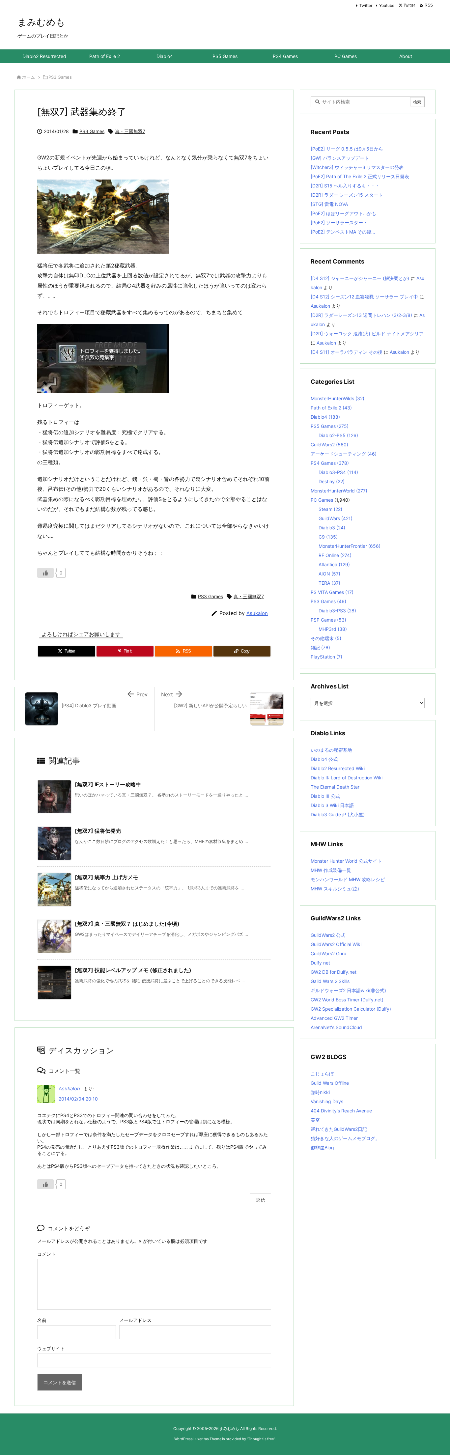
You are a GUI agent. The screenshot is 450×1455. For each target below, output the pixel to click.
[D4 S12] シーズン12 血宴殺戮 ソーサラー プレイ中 (364, 296)
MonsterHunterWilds (337, 398)
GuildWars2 (329, 444)
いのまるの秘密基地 (331, 750)
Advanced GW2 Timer (334, 1018)
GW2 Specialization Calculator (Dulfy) (351, 1009)
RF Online (335, 555)
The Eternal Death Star (335, 787)
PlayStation (326, 656)
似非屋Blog (322, 1147)
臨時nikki (320, 1092)
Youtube (386, 5)
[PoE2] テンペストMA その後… (343, 232)
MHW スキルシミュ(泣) (335, 888)
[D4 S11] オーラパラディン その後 (346, 352)
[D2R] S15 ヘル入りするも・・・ (345, 185)
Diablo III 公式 (325, 796)
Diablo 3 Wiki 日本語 (332, 805)
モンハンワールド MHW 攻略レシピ (348, 879)
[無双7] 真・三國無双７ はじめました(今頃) (127, 923)
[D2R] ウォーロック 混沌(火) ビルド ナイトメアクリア (367, 333)
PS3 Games (60, 77)
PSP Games (328, 620)
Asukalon (257, 613)
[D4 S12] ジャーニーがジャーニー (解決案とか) (360, 278)
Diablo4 (325, 417)
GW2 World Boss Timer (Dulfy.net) (347, 999)
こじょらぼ (322, 1074)
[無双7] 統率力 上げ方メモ (106, 877)
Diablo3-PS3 (337, 610)
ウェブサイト (51, 1348)
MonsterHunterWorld (339, 490)
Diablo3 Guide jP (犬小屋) (338, 814)
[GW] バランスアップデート (340, 158)
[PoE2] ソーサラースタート (339, 222)
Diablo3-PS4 (338, 472)
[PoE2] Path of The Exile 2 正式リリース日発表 (360, 176)
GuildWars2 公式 (328, 935)
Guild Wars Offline (330, 1083)
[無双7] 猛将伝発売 (98, 830)
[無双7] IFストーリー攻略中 (108, 784)
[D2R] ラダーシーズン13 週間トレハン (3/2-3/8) (361, 315)
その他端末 (326, 638)
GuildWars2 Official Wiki (336, 944)
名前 (41, 1320)
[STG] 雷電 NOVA (329, 204)
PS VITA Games (332, 592)
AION (329, 573)
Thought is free (261, 1439)
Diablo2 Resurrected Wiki (338, 768)
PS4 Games (330, 463)
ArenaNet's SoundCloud (336, 1027)
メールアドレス (135, 1320)
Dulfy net (320, 962)
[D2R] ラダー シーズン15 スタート (347, 195)
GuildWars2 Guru (328, 953)
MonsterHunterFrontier (349, 546)
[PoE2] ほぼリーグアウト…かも (343, 213)
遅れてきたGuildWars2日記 (339, 1129)
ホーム (28, 77)
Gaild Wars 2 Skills (330, 981)
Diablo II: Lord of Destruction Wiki (346, 777)
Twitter (365, 5)
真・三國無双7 (130, 131)
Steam (330, 509)
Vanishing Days (327, 1101)
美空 (315, 1120)
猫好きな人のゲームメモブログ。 (345, 1138)
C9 (328, 537)
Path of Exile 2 (331, 407)
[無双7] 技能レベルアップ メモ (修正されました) (133, 970)
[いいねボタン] (45, 573)
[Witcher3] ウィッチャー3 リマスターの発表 (357, 167)
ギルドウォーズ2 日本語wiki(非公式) (348, 990)
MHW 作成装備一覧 (331, 870)
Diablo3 (332, 527)
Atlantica (334, 564)
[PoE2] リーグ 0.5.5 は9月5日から (347, 149)
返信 (260, 1200)
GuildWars (335, 518)
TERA (329, 583)
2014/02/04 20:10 (78, 1099)
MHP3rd (333, 629)
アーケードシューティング (344, 454)
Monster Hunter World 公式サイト (346, 861)
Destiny (332, 481)
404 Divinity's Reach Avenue (341, 1110)
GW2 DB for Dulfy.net (333, 972)
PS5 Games (330, 426)
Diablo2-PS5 (338, 435)
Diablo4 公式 (324, 759)
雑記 (320, 647)
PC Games (322, 500)
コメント (46, 1254)
